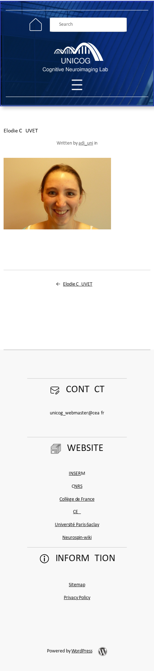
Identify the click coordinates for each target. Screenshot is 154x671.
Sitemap (77, 585)
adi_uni (85, 143)
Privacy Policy (77, 598)
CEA (77, 512)
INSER (75, 473)
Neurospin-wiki (77, 537)
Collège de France (76, 499)
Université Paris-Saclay (77, 524)
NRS (78, 486)
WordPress (81, 651)
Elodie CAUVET (77, 284)
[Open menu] (77, 85)
